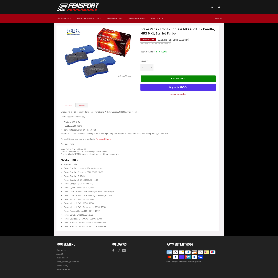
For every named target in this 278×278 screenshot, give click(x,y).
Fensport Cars (115, 18)
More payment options (178, 94)
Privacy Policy (62, 265)
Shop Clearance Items (89, 18)
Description (68, 105)
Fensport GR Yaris (103, 139)
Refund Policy (62, 257)
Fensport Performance (179, 261)
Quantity (144, 61)
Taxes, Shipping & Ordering (67, 261)
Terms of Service (63, 269)
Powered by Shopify (194, 261)
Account (218, 18)
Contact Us (157, 18)
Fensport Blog (137, 18)
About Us (60, 254)
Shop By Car (63, 18)
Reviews (82, 105)
